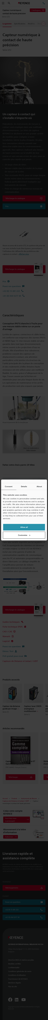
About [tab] (39, 486)
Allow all (24, 527)
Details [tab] (24, 486)
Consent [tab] (8, 486)
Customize (22, 535)
